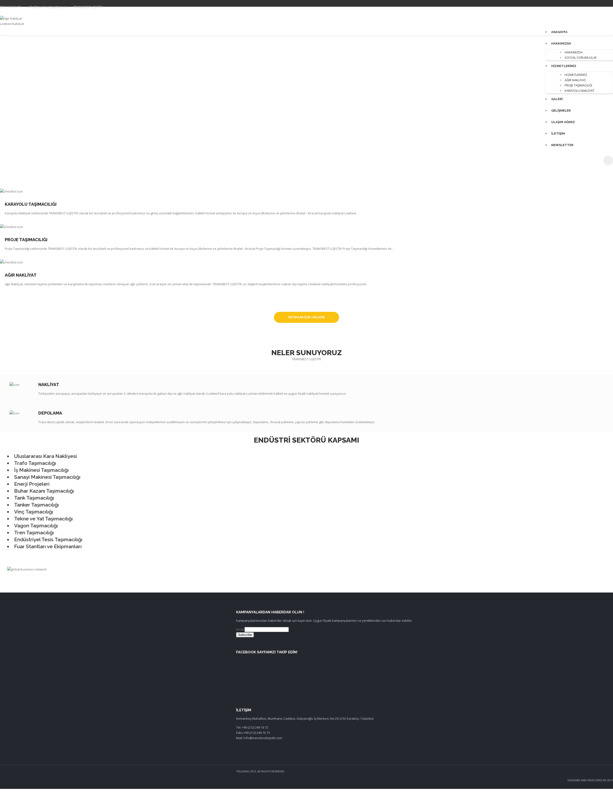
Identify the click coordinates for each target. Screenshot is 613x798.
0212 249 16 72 (10, 7)
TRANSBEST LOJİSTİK (88, 7)
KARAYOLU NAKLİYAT (579, 90)
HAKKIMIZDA (561, 43)
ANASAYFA (559, 32)
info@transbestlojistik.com (47, 7)
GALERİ (557, 99)
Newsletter (562, 145)
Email (240, 629)
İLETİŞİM (558, 133)
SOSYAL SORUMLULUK (581, 57)
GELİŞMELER (561, 110)
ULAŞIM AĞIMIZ (563, 122)
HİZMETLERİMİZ (563, 66)
